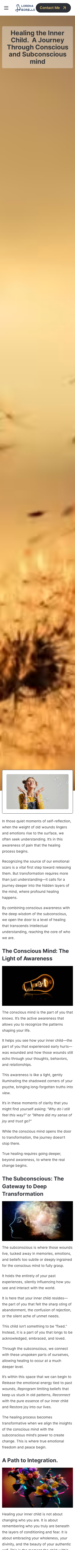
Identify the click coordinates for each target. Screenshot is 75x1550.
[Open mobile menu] (6, 8)
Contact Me (50, 8)
